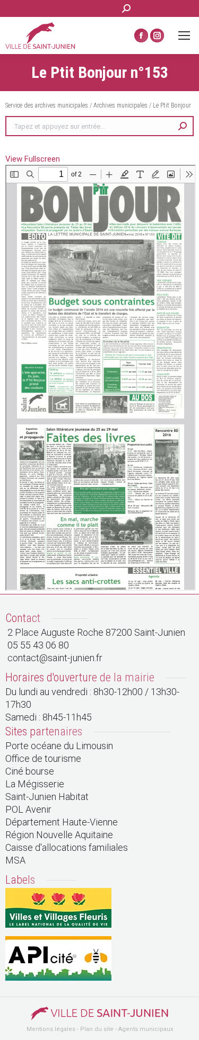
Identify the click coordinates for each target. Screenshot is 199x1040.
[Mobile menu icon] (184, 35)
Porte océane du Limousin (59, 745)
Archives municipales (120, 105)
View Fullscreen (32, 159)
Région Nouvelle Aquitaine (59, 834)
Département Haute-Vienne (61, 822)
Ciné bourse (29, 771)
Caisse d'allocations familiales (66, 847)
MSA (15, 860)
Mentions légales (51, 1029)
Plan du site (97, 1029)
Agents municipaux (145, 1029)
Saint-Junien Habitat (47, 796)
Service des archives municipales (47, 105)
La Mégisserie (34, 783)
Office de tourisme (43, 758)
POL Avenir (28, 809)
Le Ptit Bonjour (172, 105)
